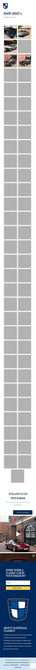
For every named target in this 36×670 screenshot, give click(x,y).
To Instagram (23, 512)
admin (7, 17)
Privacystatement (26, 665)
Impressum (18, 667)
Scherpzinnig (14, 665)
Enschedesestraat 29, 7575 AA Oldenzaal (17, 662)
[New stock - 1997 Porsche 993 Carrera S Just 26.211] (18, 534)
